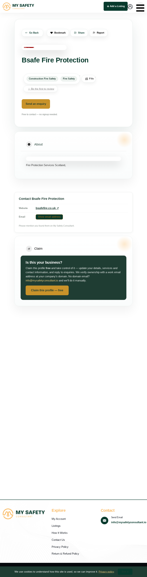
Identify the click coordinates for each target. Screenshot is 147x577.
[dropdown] (140, 6)
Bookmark (60, 32)
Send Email (117, 517)
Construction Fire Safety (42, 78)
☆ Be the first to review (41, 89)
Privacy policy (106, 571)
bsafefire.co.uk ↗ (47, 208)
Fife (91, 78)
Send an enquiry (36, 103)
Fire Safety (69, 78)
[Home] (18, 6)
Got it (125, 571)
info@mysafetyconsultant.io (42, 280)
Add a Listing (117, 6)
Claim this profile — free (47, 290)
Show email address (49, 216)
